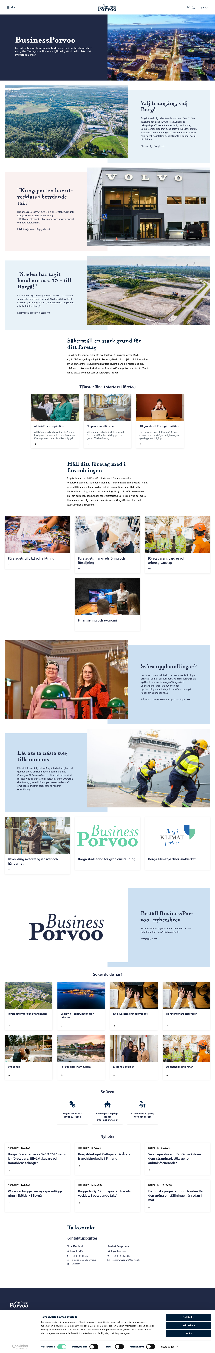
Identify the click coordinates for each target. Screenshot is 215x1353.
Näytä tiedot (167, 1346)
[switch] (93, 1346)
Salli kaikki (188, 1317)
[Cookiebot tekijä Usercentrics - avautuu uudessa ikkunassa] (20, 1346)
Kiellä (189, 1333)
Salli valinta (189, 1325)
